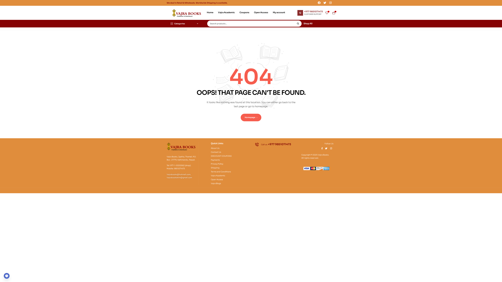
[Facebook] (319, 3)
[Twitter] (325, 3)
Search (298, 23)
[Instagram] (330, 3)
